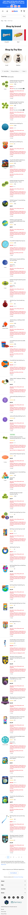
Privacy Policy (4, 913)
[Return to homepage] (15, 11)
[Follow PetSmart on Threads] (13, 897)
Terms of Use (3, 911)
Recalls (2, 909)
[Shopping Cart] (24, 11)
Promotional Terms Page (18, 876)
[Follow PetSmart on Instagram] (9, 897)
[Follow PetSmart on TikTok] (18, 897)
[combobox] (13, 16)
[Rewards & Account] (7, 11)
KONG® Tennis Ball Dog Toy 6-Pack (17, 512)
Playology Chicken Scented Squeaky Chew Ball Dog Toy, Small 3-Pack (17, 658)
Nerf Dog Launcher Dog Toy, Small (17, 529)
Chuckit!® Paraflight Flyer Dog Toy (17, 240)
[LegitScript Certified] (7, 902)
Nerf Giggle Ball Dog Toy (15, 621)
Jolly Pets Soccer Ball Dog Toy (16, 123)
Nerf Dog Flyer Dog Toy (15, 547)
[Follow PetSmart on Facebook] (5, 897)
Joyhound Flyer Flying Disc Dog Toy (17, 453)
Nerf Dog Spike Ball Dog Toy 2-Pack (17, 603)
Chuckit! (7, 42)
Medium (18, 65)
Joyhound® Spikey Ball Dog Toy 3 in (17, 416)
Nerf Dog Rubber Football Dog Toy (17, 585)
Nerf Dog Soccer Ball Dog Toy (16, 141)
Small (6, 65)
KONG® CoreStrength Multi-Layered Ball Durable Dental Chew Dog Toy (17, 221)
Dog (2, 20)
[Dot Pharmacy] (16, 902)
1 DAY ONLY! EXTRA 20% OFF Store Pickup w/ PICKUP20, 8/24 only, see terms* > (13, 3)
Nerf (18, 42)
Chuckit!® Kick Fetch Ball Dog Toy (17, 360)
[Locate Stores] (21, 11)
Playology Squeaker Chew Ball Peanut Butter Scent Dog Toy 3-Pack (16, 837)
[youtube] (22, 897)
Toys (5, 20)
